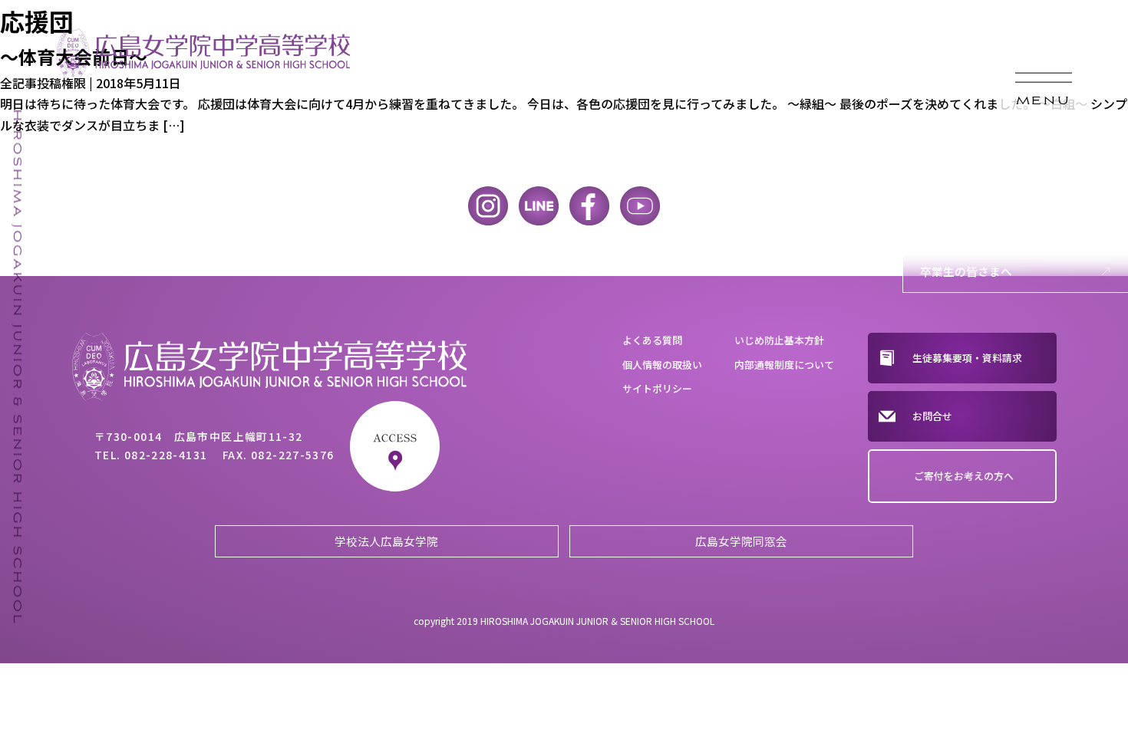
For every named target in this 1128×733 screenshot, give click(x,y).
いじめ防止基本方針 (779, 340)
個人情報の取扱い (662, 364)
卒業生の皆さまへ (966, 271)
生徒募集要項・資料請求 (967, 357)
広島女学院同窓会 (741, 541)
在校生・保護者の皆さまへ (989, 222)
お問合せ (932, 416)
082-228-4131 (166, 454)
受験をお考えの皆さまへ (983, 173)
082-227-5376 (293, 454)
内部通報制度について (784, 364)
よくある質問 (652, 340)
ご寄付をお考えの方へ (964, 475)
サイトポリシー (657, 388)
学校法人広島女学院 (386, 541)
